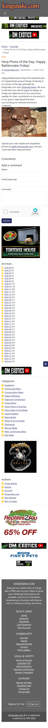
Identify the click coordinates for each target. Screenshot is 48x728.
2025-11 (7, 292)
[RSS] (3, 385)
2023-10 (7, 358)
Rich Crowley (11, 501)
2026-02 (7, 284)
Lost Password (24, 624)
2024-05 (7, 340)
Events (24, 641)
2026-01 (7, 286)
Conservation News (14, 392)
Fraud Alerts (10, 403)
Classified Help (24, 685)
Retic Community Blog (15, 431)
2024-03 (7, 345)
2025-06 (7, 305)
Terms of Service (24, 660)
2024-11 (7, 324)
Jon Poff (8, 490)
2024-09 (7, 329)
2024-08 (7, 332)
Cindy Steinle (11, 483)
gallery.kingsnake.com (22, 146)
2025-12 (7, 289)
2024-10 (7, 326)
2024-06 (7, 337)
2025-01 (7, 318)
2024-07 (7, 334)
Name (4, 169)
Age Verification (24, 666)
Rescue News (11, 428)
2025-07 (7, 302)
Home (4, 46)
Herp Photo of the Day (15, 406)
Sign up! (34, 704)
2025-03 (7, 313)
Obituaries (10, 424)
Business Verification (24, 669)
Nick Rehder (10, 497)
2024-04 (7, 342)
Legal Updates (11, 413)
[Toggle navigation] (5, 13)
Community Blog (13, 388)
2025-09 (7, 297)
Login (4, 56)
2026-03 (7, 281)
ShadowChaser (29, 87)
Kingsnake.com (15, 715)
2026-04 (7, 278)
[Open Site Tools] (45, 364)
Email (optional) (9, 179)
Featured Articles (24, 644)
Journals (14, 46)
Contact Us (24, 688)
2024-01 (7, 350)
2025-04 (7, 310)
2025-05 (7, 308)
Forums (24, 647)
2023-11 (7, 356)
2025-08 (7, 300)
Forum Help (24, 691)
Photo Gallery (24, 650)
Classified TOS (24, 663)
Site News (9, 435)
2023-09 (7, 361)
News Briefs (10, 417)
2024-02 (7, 348)
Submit (6, 220)
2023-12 (7, 353)
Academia (9, 385)
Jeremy (8, 487)
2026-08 (7, 267)
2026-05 (7, 275)
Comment (6, 189)
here (26, 90)
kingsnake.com (11, 69)
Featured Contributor (15, 399)
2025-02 (7, 316)
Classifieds (24, 621)
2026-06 (7, 273)
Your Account (24, 627)
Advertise (24, 618)
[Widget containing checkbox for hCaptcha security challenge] (21, 212)
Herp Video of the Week (16, 410)
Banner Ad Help (24, 682)
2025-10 (7, 294)
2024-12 (7, 321)
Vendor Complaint (24, 672)
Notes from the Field (14, 421)
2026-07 (7, 270)
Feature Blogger (12, 396)
